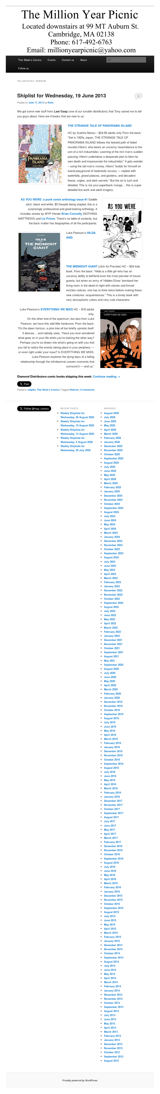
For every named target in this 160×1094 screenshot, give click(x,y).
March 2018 (111, 788)
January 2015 (112, 941)
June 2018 (110, 776)
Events (52, 60)
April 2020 (110, 685)
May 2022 (109, 619)
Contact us (68, 60)
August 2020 (111, 669)
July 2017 (109, 821)
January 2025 (112, 491)
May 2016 (109, 875)
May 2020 (109, 681)
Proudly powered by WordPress (80, 1080)
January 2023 (112, 586)
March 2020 (111, 689)
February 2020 (112, 693)
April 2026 (110, 429)
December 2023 (113, 541)
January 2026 (112, 442)
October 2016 (112, 854)
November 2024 (113, 500)
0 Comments (138, 97)
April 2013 (110, 1027)
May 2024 (109, 524)
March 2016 (111, 883)
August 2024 (111, 512)
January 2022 (112, 636)
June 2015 (110, 920)
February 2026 (112, 438)
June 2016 (110, 871)
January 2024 (112, 537)
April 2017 (110, 834)
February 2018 (112, 792)
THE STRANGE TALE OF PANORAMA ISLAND (100, 125)
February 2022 (112, 631)
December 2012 (113, 1044)
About (83, 60)
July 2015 (109, 916)
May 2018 (109, 780)
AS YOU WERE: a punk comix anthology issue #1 (54, 199)
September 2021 (113, 652)
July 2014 (109, 965)
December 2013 (113, 994)
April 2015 (110, 928)
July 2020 (109, 673)
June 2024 (110, 520)
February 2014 (112, 986)
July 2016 (109, 867)
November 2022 (113, 594)
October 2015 (112, 904)
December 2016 (113, 846)
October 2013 (112, 1003)
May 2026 (109, 425)
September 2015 (113, 908)
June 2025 (110, 471)
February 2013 (112, 1036)
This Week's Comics (48, 389)
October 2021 (112, 648)
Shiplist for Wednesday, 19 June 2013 (61, 95)
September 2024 (113, 508)
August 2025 (111, 462)
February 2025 (112, 487)
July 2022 (109, 611)
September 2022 (113, 603)
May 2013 (109, 1023)
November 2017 (113, 805)
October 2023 (112, 549)
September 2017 (113, 813)
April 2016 (110, 879)
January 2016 (112, 891)
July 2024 (109, 516)
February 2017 (112, 842)
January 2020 (112, 697)
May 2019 (109, 730)
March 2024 (111, 533)
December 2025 (113, 446)
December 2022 (113, 590)
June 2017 (110, 825)
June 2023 (110, 565)
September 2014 (113, 957)
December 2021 (113, 640)
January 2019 (112, 747)
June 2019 (110, 726)
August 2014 (111, 961)
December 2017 (113, 801)
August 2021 (111, 656)
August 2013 (111, 1011)
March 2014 (111, 982)
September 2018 (113, 763)
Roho (50, 102)
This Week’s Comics (30, 60)
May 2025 (109, 475)
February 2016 (112, 887)
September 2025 (113, 458)
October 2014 (112, 953)
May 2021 (109, 660)
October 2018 (112, 759)
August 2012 (111, 1060)
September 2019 (113, 714)
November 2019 (113, 706)
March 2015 (111, 933)
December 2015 (113, 895)
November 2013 (113, 998)
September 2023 (113, 553)
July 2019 (109, 722)
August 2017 (111, 817)
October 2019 (112, 710)
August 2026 (111, 413)
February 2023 (112, 582)
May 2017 (109, 829)
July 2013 (109, 1015)
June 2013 (110, 1019)
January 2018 (112, 796)
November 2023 (113, 545)
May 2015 (109, 924)
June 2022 (110, 615)
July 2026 (109, 417)
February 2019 (112, 743)
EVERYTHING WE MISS (57, 309)
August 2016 (111, 862)
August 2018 (111, 768)
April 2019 (110, 735)
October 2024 (112, 504)
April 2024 (110, 528)
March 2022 (111, 627)
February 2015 (112, 937)
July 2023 (109, 561)
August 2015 (111, 912)
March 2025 (111, 483)
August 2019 (111, 718)
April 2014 (110, 978)
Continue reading (106, 376)
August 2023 (111, 557)
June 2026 (110, 421)
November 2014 (113, 949)
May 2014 (109, 974)
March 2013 (111, 1031)
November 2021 (113, 644)
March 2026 (111, 434)
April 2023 (110, 574)
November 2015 (113, 900)
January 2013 (112, 1040)
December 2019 (113, 702)
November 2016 (113, 850)
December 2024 (113, 495)
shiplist (32, 389)
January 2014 (112, 990)
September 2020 (113, 664)
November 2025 (113, 450)
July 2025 (109, 467)
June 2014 (110, 970)
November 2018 (113, 755)
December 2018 (113, 751)
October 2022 (112, 598)
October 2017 (112, 809)
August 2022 (111, 607)
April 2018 (110, 784)
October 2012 (112, 1052)
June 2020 (110, 677)
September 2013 (113, 1007)
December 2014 (113, 945)
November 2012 (113, 1048)
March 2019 (111, 739)
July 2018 (109, 772)
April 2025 (110, 479)
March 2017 (111, 838)
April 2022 (110, 623)
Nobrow (74, 389)
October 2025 (112, 454)
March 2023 (111, 578)
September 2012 (113, 1056)
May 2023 (109, 570)
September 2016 (113, 858)
